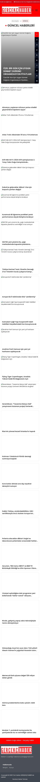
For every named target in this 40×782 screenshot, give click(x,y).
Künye (11, 768)
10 (37, 81)
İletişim (5, 768)
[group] (20, 58)
